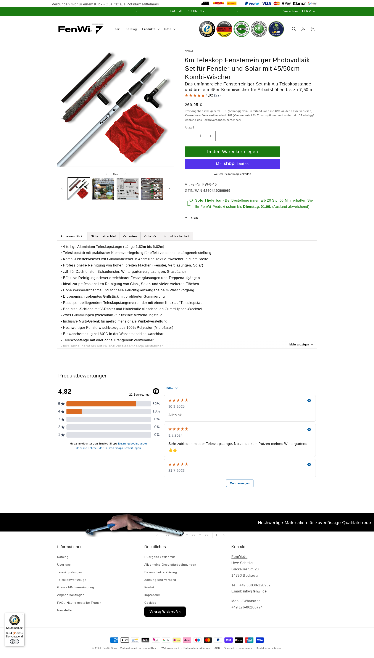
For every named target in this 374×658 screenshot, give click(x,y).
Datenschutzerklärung (160, 572)
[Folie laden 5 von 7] (193, 535)
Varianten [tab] (130, 236)
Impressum (152, 595)
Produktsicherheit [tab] (176, 236)
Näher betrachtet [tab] (103, 236)
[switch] (14, 641)
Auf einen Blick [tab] (72, 236)
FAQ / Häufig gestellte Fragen (79, 602)
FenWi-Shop (110, 648)
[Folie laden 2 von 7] (174, 535)
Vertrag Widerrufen (165, 611)
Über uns (64, 564)
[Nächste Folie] (224, 535)
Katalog (62, 556)
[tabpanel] (187, 294)
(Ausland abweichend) (291, 207)
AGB (217, 648)
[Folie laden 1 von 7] (167, 535)
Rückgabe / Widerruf (159, 556)
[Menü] (21, 615)
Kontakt (150, 587)
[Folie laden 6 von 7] (200, 535)
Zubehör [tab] (150, 236)
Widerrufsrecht (170, 648)
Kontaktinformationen (269, 648)
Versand (229, 648)
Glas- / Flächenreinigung (75, 587)
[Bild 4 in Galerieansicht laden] (152, 189)
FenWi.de (239, 556)
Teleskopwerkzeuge (71, 579)
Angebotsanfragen (71, 595)
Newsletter (65, 610)
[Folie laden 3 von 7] (180, 535)
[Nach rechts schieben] (125, 174)
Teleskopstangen (69, 572)
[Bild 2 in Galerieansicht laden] (103, 189)
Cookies (150, 602)
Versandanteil (243, 115)
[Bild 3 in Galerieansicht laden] (127, 189)
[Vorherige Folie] (157, 535)
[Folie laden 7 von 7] (206, 535)
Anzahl (189, 127)
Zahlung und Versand (160, 579)
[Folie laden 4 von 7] (187, 535)
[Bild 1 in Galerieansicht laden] (79, 189)
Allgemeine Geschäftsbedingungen (170, 564)
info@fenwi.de (255, 591)
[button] (150, 29)
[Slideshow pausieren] (217, 535)
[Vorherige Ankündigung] (136, 11)
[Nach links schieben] (106, 174)
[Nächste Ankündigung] (237, 11)
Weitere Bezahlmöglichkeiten (232, 174)
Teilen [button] (193, 218)
